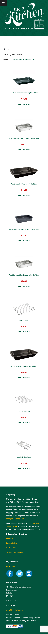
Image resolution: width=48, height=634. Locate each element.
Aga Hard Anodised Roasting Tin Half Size (24, 230)
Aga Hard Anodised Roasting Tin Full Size (24, 93)
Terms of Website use (14, 553)
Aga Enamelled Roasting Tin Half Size (24, 366)
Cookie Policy (11, 548)
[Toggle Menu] (3, 3)
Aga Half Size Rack (24, 457)
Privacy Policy (11, 543)
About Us (10, 538)
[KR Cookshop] (24, 16)
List (8, 49)
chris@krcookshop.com (15, 519)
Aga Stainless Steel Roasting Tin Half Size (24, 275)
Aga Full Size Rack (24, 412)
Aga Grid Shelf (24, 321)
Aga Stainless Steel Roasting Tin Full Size (24, 138)
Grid (4, 49)
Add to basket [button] (24, 104)
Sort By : (6, 59)
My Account (11, 566)
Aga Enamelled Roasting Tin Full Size (24, 184)
